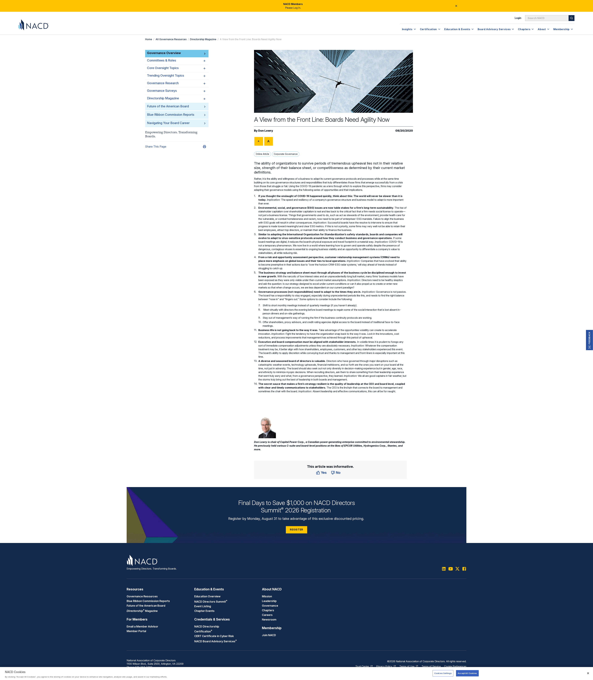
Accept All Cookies (467, 673)
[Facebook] (464, 569)
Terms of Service (431, 666)
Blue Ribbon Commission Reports (170, 114)
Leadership (269, 601)
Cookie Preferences (455, 666)
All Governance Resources (171, 39)
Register (296, 529)
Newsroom (269, 619)
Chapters (268, 610)
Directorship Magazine (203, 39)
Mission (267, 596)
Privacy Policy (384, 666)
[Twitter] (457, 569)
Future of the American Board (168, 106)
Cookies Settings (443, 673)
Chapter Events (204, 610)
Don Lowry (265, 130)
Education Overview (207, 596)
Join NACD (269, 635)
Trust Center (362, 666)
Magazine (142, 610)
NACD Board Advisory (215, 641)
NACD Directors (210, 601)
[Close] (588, 673)
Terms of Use (406, 666)
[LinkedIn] (444, 569)
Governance (270, 605)
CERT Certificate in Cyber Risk (214, 636)
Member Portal (136, 631)
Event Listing (202, 606)
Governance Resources (142, 596)
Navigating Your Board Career (168, 123)
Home (148, 39)
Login (518, 17)
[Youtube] (450, 569)
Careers (267, 615)
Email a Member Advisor (142, 626)
